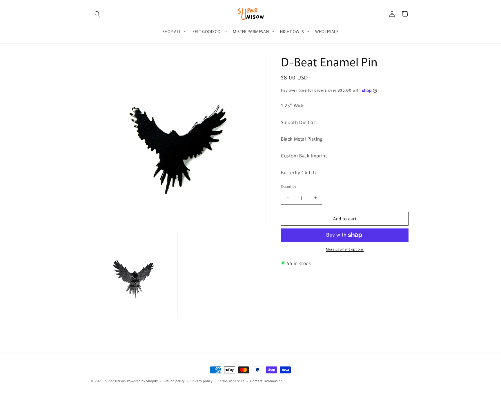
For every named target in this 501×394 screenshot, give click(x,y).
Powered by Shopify (142, 380)
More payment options (345, 248)
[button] (97, 14)
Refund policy (174, 380)
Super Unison (115, 380)
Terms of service (231, 380)
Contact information (266, 380)
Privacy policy (201, 380)
